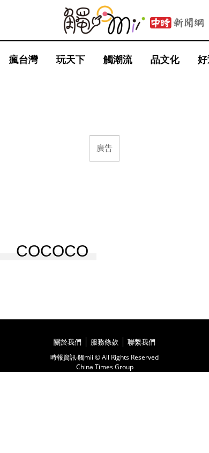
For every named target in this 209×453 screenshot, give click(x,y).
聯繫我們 (141, 342)
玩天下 (70, 59)
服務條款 (104, 342)
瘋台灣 (23, 59)
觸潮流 (117, 59)
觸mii (104, 20)
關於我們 (67, 342)
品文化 (165, 59)
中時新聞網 (177, 23)
